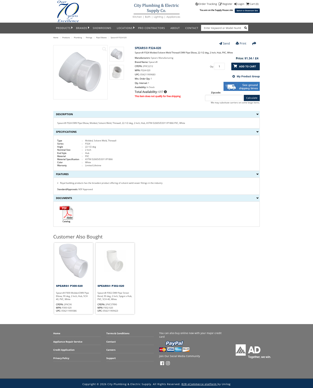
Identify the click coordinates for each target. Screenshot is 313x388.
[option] (116, 56)
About (175, 28)
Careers (110, 349)
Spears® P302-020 (110, 286)
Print (243, 43)
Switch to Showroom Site (247, 10)
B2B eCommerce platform (199, 384)
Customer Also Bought (78, 236)
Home (56, 333)
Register (227, 4)
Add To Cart (247, 66)
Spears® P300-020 (69, 286)
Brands (81, 28)
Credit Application (64, 349)
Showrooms (102, 28)
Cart (254, 4)
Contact (191, 28)
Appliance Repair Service (67, 341)
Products (63, 28)
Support (111, 358)
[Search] (245, 28)
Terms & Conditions (117, 333)
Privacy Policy (61, 358)
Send (226, 43)
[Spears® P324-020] (104, 49)
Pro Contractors (151, 28)
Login (241, 4)
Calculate (251, 98)
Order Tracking (208, 4)
